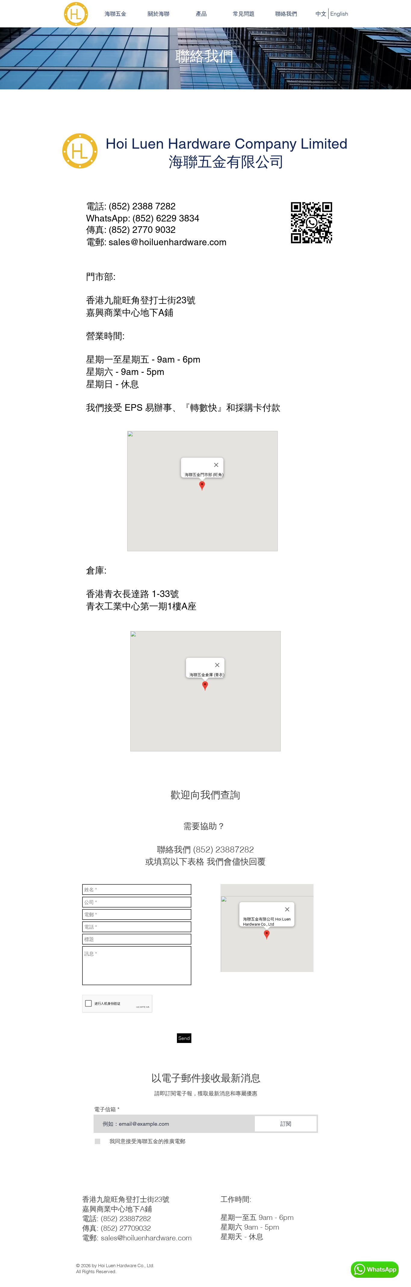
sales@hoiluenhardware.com (168, 242)
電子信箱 (105, 1109)
